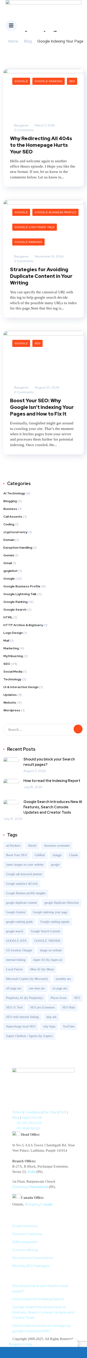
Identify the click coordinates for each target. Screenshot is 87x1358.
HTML (8, 617)
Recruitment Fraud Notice (32, 1257)
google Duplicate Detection (61, 902)
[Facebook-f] (28, 1089)
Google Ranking (48, 81)
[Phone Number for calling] (54, 1352)
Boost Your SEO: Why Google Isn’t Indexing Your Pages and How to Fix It (42, 407)
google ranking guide (19, 921)
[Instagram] (49, 1089)
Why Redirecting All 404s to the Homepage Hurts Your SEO (41, 145)
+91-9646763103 (28, 1128)
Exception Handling (17, 547)
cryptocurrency (15, 532)
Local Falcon (14, 969)
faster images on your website (25, 864)
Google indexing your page (50, 912)
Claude (73, 855)
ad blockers (13, 845)
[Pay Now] (11, 1352)
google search (14, 931)
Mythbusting (13, 656)
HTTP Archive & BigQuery (23, 625)
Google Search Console (45, 931)
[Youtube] (38, 1089)
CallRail (40, 855)
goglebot (10, 571)
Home (13, 41)
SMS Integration (25, 1242)
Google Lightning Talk (34, 227)
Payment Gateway (27, 1234)
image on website (51, 950)
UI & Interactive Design (20, 687)
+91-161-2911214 (28, 1123)
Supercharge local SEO (20, 1026)
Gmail (7, 563)
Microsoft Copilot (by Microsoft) (27, 979)
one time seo (37, 988)
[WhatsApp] (33, 1352)
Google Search (14, 609)
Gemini (8, 555)
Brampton (32, 1204)
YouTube (69, 1026)
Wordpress (11, 710)
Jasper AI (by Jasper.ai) (47, 959)
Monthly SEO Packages (30, 1265)
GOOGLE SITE (16, 940)
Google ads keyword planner (24, 874)
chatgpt (57, 855)
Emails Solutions (24, 1226)
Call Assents (12, 516)
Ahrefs (32, 845)
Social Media (12, 671)
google (55, 864)
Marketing (11, 648)
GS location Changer (19, 950)
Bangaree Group (20, 1344)
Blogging (10, 501)
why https (49, 1026)
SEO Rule (68, 1007)
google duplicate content (21, 902)
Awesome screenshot (57, 845)
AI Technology (14, 493)
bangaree (21, 125)
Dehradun (19, 1187)
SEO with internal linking (22, 1017)
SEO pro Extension (42, 1007)
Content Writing (25, 1250)
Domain (8, 540)
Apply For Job (31, 1117)
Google (21, 81)
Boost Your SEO (16, 855)
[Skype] (69, 1089)
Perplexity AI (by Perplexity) (24, 998)
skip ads (51, 1017)
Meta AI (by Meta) (42, 969)
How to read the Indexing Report (51, 780)
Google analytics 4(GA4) (22, 883)
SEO (72, 81)
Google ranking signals (54, 921)
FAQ (62, 1112)
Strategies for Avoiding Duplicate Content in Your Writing (41, 276)
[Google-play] (17, 1102)
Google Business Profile (55, 212)
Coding (8, 524)
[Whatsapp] (59, 1089)
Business (10, 509)
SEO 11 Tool (14, 1007)
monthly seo (63, 979)
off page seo (13, 988)
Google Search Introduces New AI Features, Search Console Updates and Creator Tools (52, 807)
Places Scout (58, 998)
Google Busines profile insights (26, 893)
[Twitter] (17, 1089)
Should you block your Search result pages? (49, 762)
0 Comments (23, 130)
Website (9, 702)
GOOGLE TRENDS (47, 940)
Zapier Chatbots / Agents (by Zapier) (29, 1036)
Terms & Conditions (26, 1112)
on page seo (59, 988)
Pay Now (50, 1112)
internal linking (15, 959)
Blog (28, 41)
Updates (10, 695)
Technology (12, 679)
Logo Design (13, 633)
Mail (6, 640)
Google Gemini (15, 912)
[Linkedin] (28, 1102)
